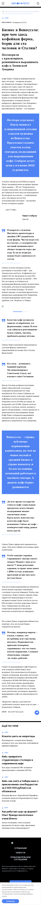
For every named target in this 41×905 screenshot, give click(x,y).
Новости (20, 853)
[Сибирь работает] (20, 3)
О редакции (20, 848)
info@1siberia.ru (21, 871)
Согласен (10, 901)
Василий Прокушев (15, 712)
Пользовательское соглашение (20, 858)
